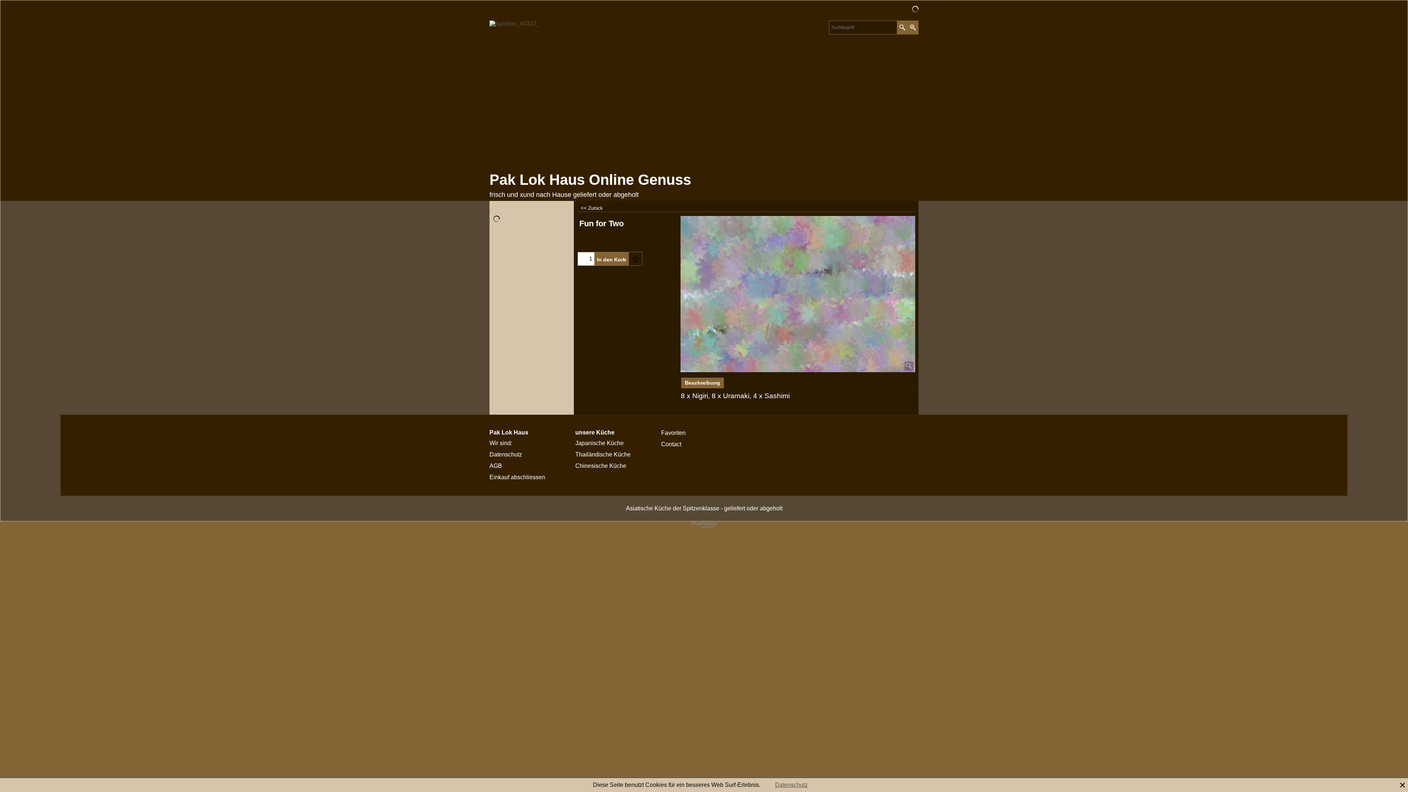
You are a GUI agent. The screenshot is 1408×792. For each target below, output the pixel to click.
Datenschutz (791, 785)
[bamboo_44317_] (553, 94)
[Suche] (902, 27)
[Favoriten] (635, 258)
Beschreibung (702, 383)
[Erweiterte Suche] (912, 27)
